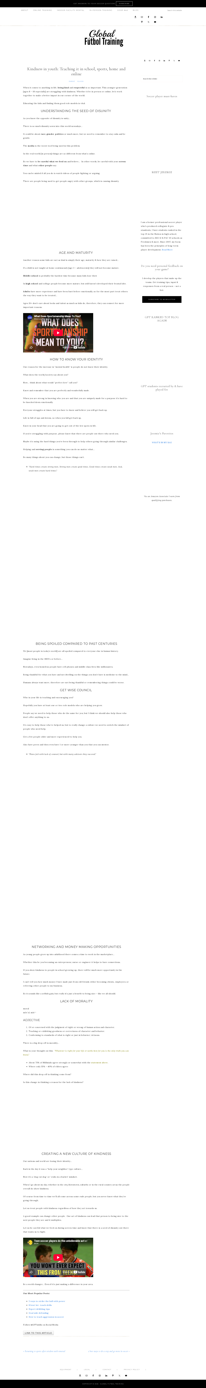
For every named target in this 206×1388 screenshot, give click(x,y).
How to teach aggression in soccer (46, 1317)
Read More (167, 249)
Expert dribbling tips (39, 1309)
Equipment (65, 1369)
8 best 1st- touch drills (40, 1305)
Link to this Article (38, 1332)
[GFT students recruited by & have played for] (162, 406)
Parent (72, 81)
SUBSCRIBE (124, 3)
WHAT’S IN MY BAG (162, 442)
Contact (107, 1369)
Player (80, 81)
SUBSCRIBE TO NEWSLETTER (161, 299)
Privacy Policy (132, 1369)
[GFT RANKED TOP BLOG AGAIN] (162, 348)
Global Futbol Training (103, 38)
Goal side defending (39, 1313)
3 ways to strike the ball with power (47, 1301)
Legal (87, 1369)
